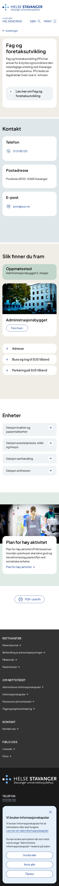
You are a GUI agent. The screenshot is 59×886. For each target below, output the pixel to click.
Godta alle (29, 855)
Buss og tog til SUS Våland (30, 359)
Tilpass (29, 873)
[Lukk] (50, 812)
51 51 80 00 (9, 799)
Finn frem (17, 328)
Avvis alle (29, 864)
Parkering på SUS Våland (29, 370)
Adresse (18, 348)
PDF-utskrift (33, 599)
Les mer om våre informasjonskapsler (27, 830)
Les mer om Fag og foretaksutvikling (29, 93)
